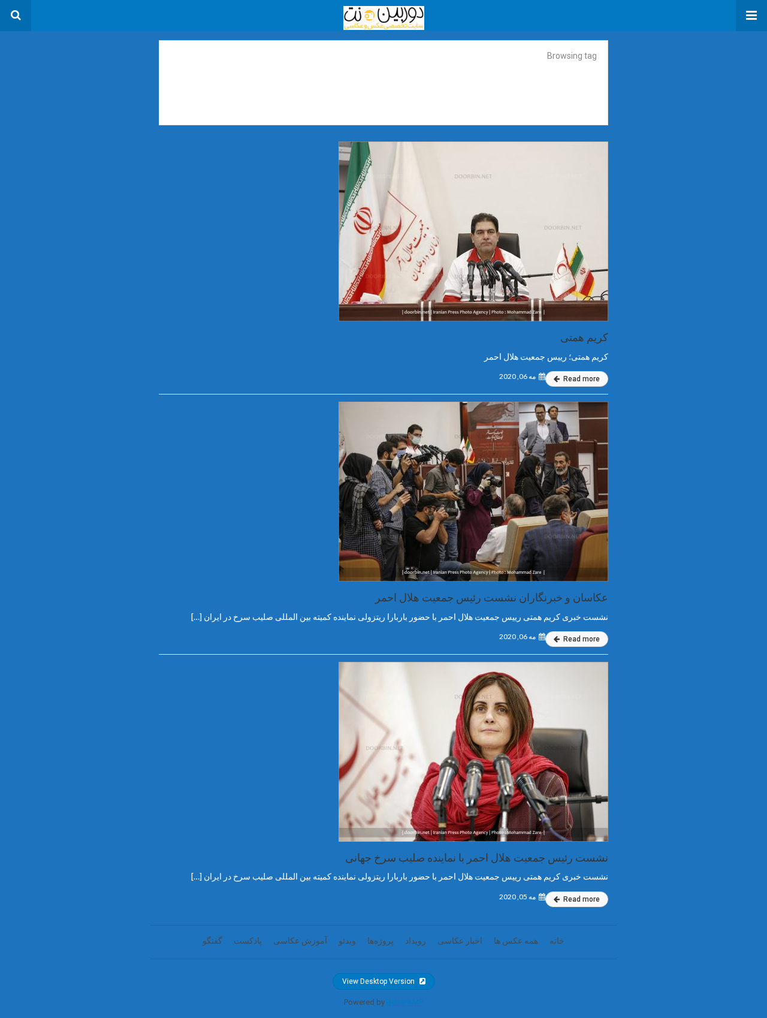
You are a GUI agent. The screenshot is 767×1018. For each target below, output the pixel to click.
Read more (580, 379)
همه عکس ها (516, 940)
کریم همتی (584, 337)
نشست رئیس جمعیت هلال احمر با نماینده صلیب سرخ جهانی (476, 857)
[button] (751, 15)
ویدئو (347, 940)
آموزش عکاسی (300, 940)
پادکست (248, 940)
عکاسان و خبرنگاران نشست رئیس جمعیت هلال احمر (491, 597)
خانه (556, 940)
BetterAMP (404, 1002)
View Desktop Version (379, 981)
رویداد (415, 940)
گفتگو (212, 940)
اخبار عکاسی (459, 940)
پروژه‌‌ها (380, 940)
